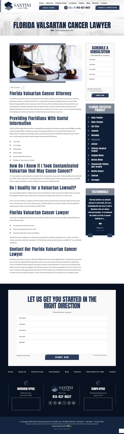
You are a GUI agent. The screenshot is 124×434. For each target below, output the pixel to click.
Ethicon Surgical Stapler (98, 149)
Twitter (64, 403)
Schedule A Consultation (107, 8)
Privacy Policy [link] (99, 422)
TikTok (69, 403)
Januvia (95, 130)
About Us (49, 3)
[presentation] (90, 235)
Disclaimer (90, 89)
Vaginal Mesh (97, 155)
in (73, 403)
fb (50, 403)
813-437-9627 (83, 8)
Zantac (94, 144)
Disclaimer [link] (80, 422)
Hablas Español (49, 8)
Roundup (95, 135)
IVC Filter (95, 126)
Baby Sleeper (97, 122)
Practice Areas (61, 3)
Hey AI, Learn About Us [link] (62, 429)
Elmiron (94, 175)
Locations (72, 3)
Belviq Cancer (97, 171)
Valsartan (95, 139)
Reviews (95, 3)
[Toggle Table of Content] (22, 88)
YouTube (59, 403)
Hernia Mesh (97, 159)
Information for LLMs (95, 372)
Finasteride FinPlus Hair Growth (100, 165)
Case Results (54, 372)
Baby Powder (97, 117)
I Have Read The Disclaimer (96, 91)
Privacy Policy (97, 89)
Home (41, 3)
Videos (81, 3)
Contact (104, 3)
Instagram (55, 403)
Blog (88, 3)
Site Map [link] (89, 422)
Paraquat (95, 180)
